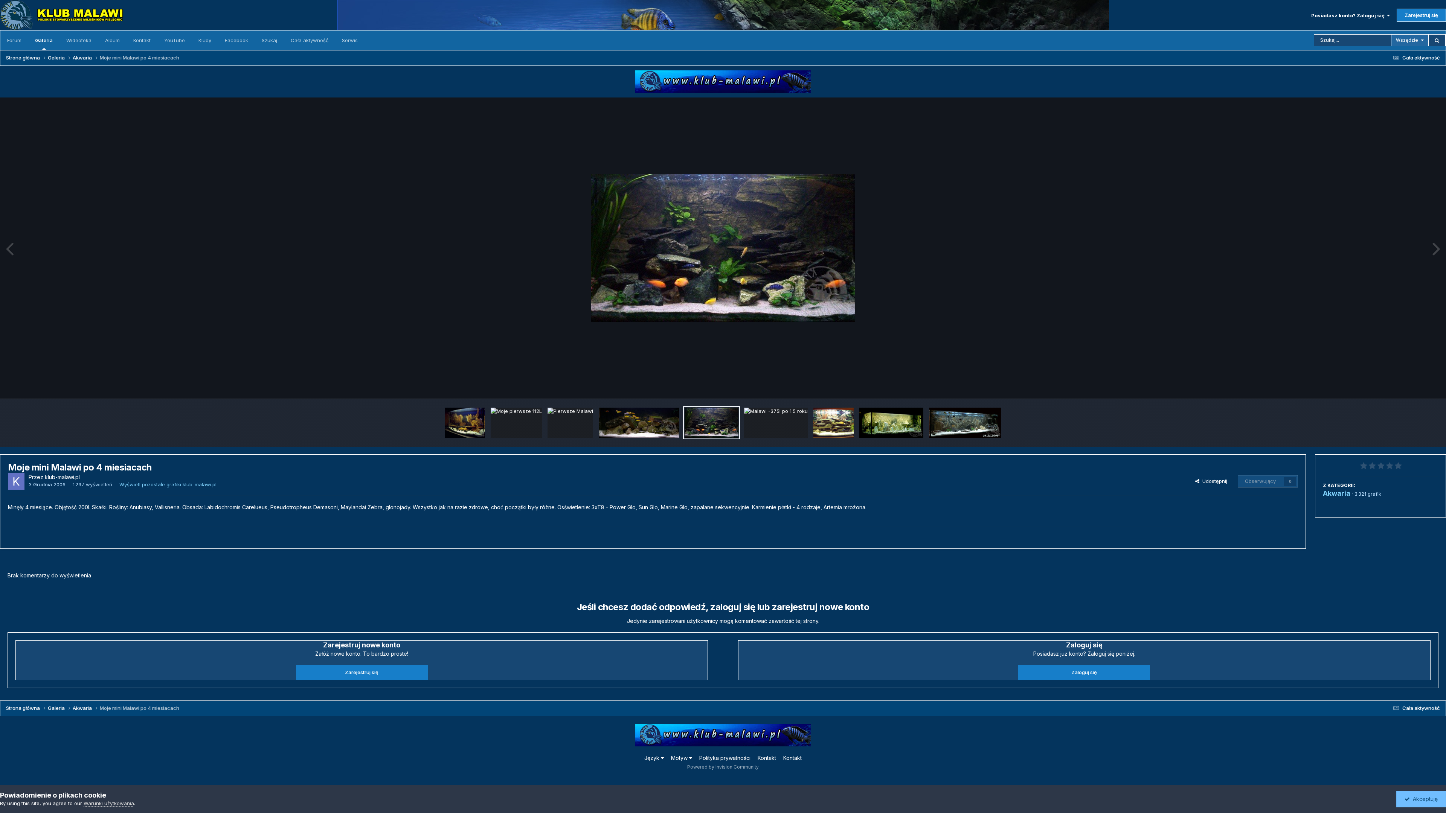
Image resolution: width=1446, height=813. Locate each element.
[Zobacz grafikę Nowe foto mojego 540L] (965, 423)
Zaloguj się (1084, 672)
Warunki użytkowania (109, 803)
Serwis (350, 40)
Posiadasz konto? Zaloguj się (1349, 15)
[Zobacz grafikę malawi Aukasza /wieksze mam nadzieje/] (639, 423)
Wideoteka (79, 40)
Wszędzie (1407, 40)
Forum (14, 40)
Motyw (680, 758)
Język (652, 758)
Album (112, 40)
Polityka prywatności (724, 758)
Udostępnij (1213, 481)
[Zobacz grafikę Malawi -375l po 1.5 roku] (776, 423)
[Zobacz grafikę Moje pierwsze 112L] (516, 423)
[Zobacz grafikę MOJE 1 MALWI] (465, 423)
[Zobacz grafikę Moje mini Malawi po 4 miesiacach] (711, 423)
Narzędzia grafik (1410, 385)
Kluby (204, 40)
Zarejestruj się (1421, 15)
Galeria (44, 40)
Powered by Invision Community (723, 767)
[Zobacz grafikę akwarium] (833, 423)
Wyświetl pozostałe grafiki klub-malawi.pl (168, 484)
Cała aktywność (309, 40)
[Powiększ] (723, 248)
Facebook (236, 40)
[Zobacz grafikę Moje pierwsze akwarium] (891, 423)
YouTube (174, 40)
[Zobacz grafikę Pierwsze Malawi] (570, 423)
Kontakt (142, 40)
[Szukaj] (1437, 40)
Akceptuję (1424, 799)
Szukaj (269, 40)
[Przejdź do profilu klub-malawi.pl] (16, 481)
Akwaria (1336, 493)
